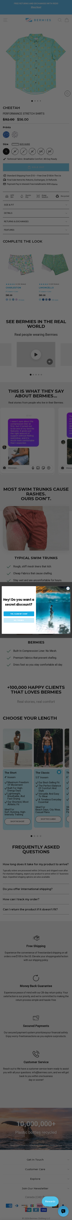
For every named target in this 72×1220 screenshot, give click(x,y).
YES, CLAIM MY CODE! (18, 614)
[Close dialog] (67, 588)
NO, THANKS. (19, 620)
